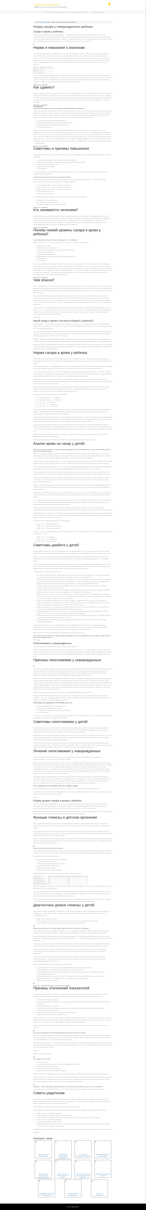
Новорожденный (45, 22)
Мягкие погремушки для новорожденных (103, 1155)
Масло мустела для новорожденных (43, 1155)
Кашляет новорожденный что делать (102, 1174)
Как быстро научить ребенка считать (78, 12)
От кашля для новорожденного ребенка (82, 1155)
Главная (37, 22)
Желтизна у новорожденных (99, 1194)
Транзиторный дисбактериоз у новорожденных (63, 1156)
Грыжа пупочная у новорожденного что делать (63, 1175)
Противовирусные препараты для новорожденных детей (43, 1175)
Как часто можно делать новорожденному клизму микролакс (83, 1175)
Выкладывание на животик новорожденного (46, 1194)
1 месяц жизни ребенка (97, 12)
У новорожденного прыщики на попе (72, 1194)
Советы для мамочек (46, 4)
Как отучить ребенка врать (57, 12)
